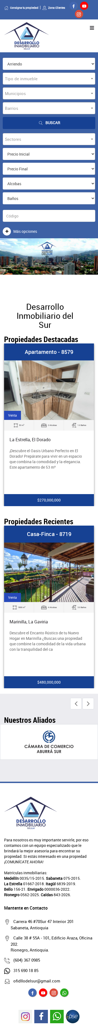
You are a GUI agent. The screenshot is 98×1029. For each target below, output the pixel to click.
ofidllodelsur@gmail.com (36, 981)
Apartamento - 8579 (49, 352)
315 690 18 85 (25, 970)
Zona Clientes (56, 8)
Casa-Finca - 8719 (49, 534)
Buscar (52, 122)
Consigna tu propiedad (24, 8)
